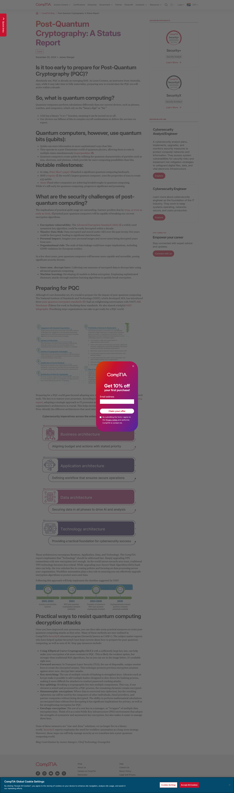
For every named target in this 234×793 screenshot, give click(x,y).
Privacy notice (112, 420)
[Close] (230, 785)
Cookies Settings (168, 785)
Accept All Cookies (189, 785)
